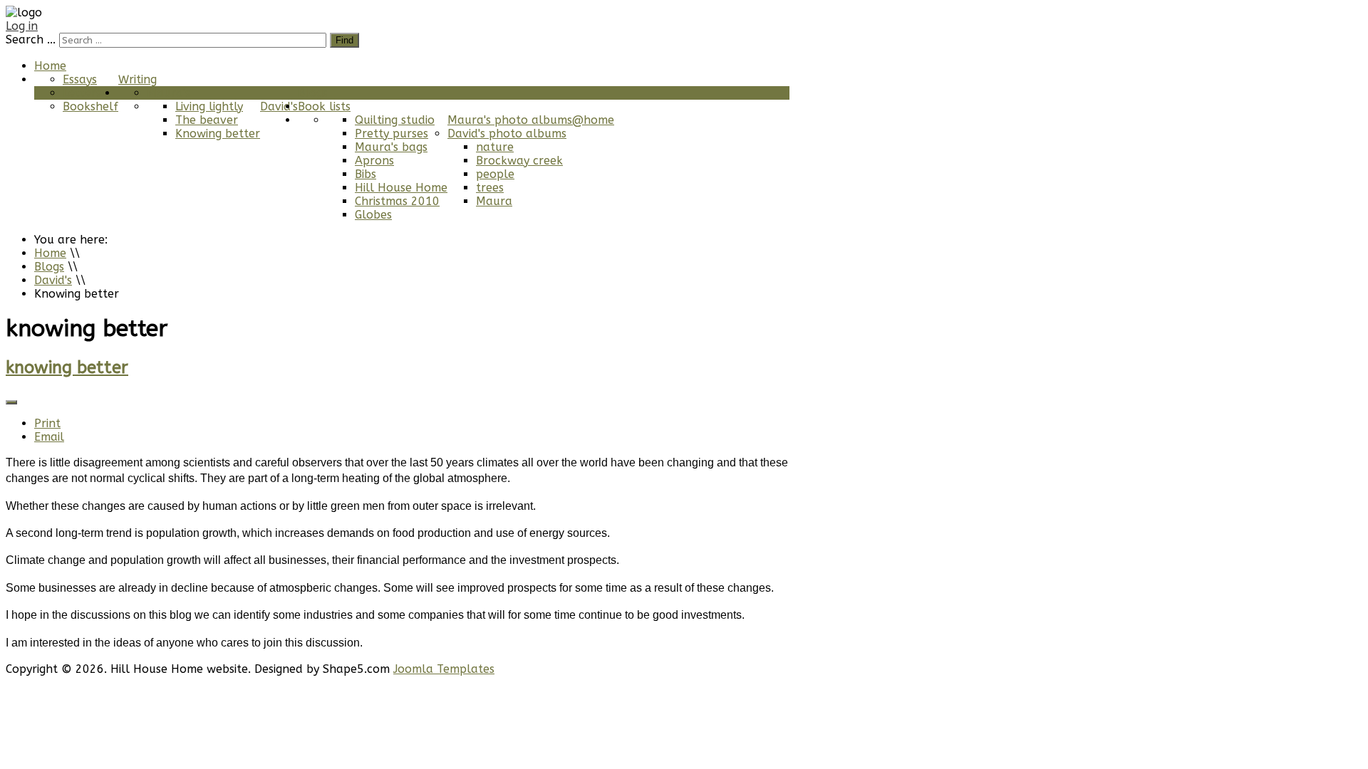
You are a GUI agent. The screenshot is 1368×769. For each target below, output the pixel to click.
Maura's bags (391, 147)
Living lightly (209, 106)
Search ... (31, 39)
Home (50, 66)
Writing (137, 79)
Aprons (374, 160)
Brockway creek (519, 160)
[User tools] (11, 402)
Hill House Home (401, 187)
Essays (80, 79)
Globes (373, 214)
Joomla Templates (443, 669)
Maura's (168, 93)
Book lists (324, 106)
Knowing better (217, 133)
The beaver (206, 120)
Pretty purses (391, 133)
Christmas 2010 (397, 201)
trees (490, 187)
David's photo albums (506, 133)
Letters (82, 93)
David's (279, 106)
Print (47, 423)
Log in (22, 26)
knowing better (67, 367)
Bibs (365, 174)
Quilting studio (395, 120)
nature (495, 147)
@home (593, 120)
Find (344, 40)
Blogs (313, 93)
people (495, 174)
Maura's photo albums (509, 120)
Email (49, 437)
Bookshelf (90, 106)
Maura (494, 201)
